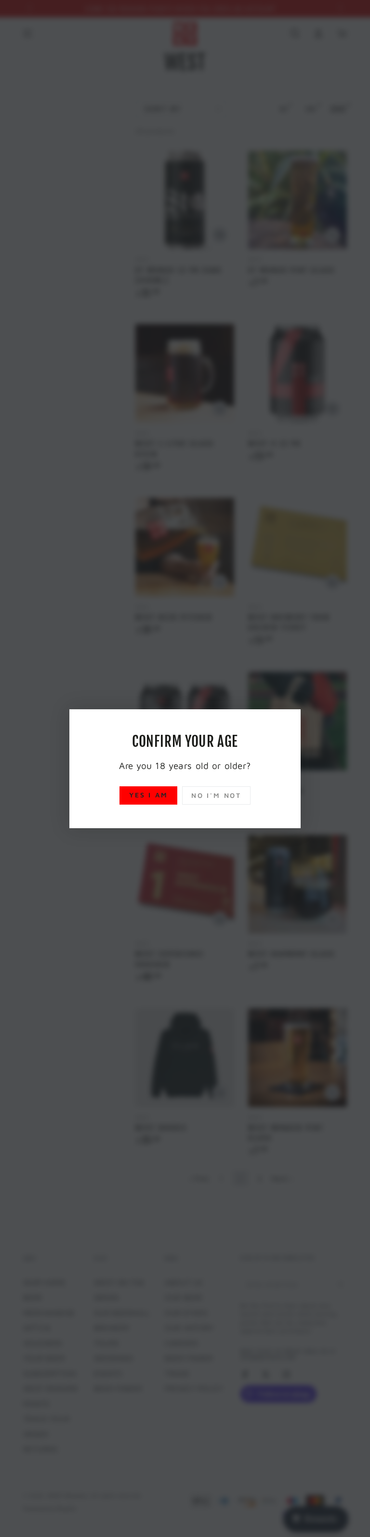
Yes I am (148, 795)
